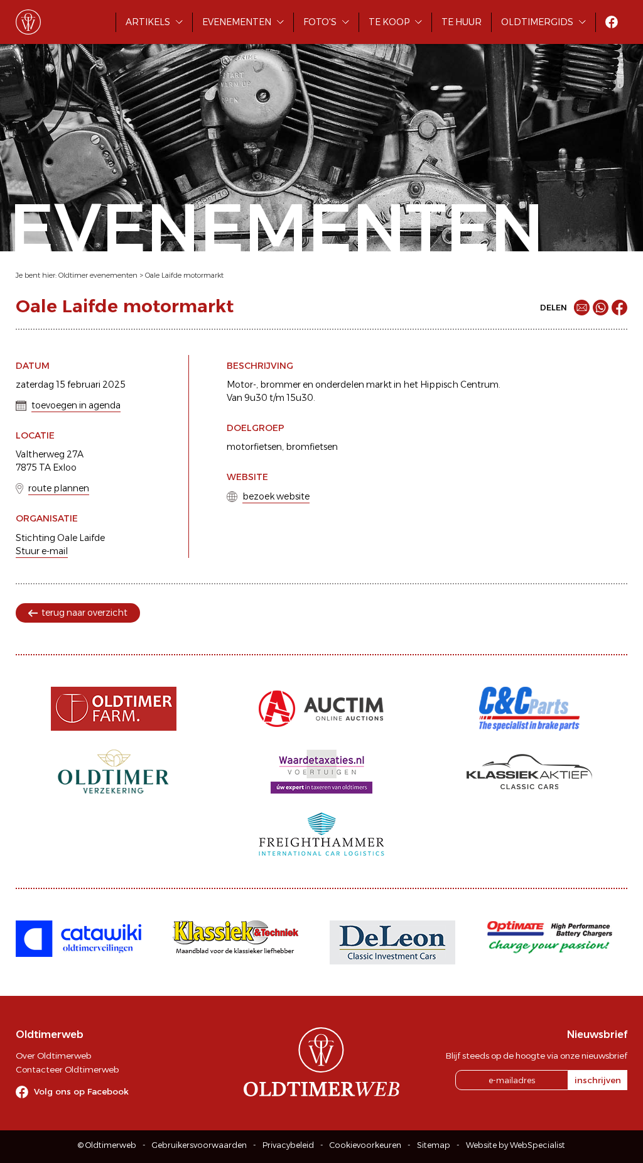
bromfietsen (312, 446)
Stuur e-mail (42, 551)
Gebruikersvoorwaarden (199, 1145)
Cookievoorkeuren (365, 1145)
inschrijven (598, 1080)
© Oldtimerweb (107, 1145)
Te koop (389, 22)
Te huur (461, 22)
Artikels (148, 22)
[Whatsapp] (600, 307)
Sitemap (433, 1145)
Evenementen (236, 22)
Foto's (320, 22)
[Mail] (582, 307)
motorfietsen (254, 446)
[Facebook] (619, 307)
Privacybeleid (288, 1145)
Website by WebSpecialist (515, 1145)
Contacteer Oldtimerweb (67, 1069)
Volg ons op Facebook (81, 1091)
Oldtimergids (537, 22)
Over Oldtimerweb (53, 1056)
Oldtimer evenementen (98, 275)
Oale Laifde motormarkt (184, 275)
